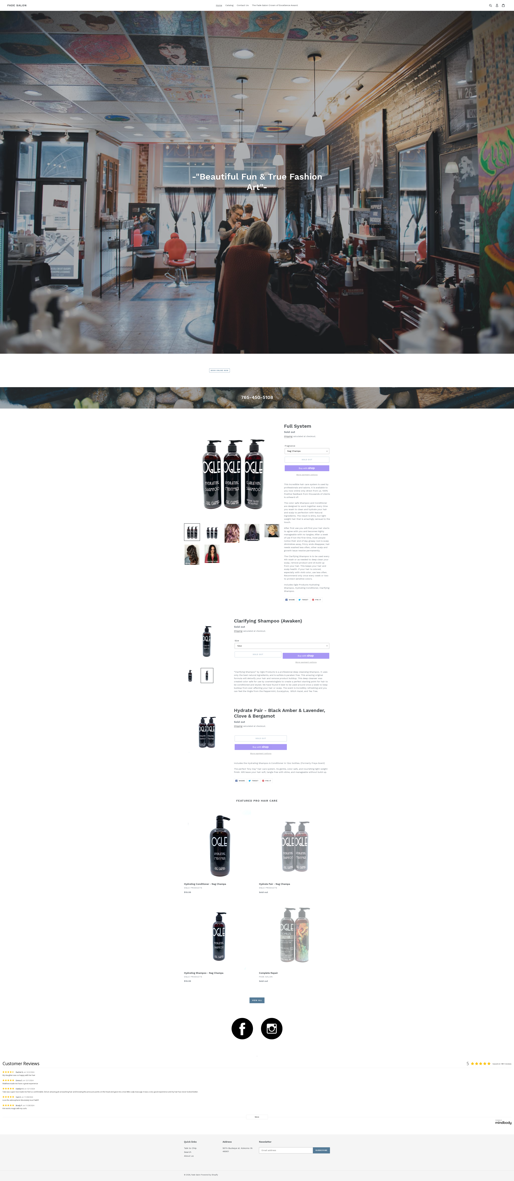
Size (237, 640)
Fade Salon (17, 5)
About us (189, 1156)
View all (257, 1000)
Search (187, 1152)
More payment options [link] (307, 475)
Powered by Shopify (209, 1175)
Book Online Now (219, 370)
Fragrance (290, 446)
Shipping (288, 436)
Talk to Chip (190, 1148)
